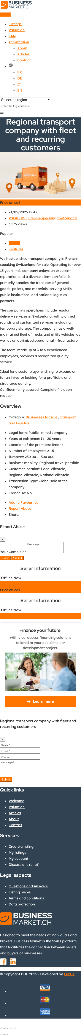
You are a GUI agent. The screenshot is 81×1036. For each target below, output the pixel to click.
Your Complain (13, 552)
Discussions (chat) (24, 864)
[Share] (6, 1028)
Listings (15, 24)
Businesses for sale (41, 417)
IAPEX (69, 974)
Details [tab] (14, 243)
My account (18, 858)
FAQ (12, 36)
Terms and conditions (26, 898)
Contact (24, 60)
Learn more (40, 701)
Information (19, 42)
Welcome (16, 801)
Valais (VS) (18, 218)
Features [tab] (16, 249)
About (22, 48)
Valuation (17, 30)
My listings (17, 852)
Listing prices (20, 892)
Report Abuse (20, 508)
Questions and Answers (28, 886)
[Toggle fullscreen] (10, 1028)
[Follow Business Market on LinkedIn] (13, 963)
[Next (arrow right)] (6, 1034)
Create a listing (21, 846)
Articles (23, 54)
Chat (40, 584)
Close (5, 558)
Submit (17, 558)
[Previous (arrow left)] (1, 1034)
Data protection (22, 904)
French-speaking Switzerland (52, 218)
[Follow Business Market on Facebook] (3, 963)
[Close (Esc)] (1, 1028)
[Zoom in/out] (14, 1028)
